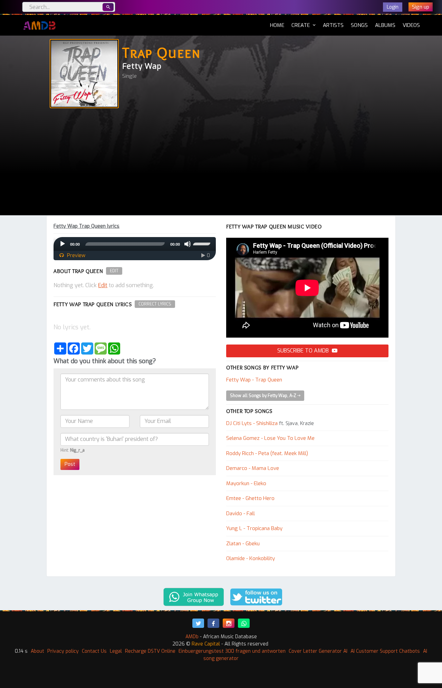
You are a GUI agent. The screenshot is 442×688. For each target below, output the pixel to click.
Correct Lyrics (154, 304)
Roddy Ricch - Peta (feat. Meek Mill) (267, 453)
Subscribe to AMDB (303, 350)
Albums (385, 25)
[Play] (62, 244)
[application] (135, 244)
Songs (359, 25)
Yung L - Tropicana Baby (254, 528)
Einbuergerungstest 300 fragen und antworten (232, 651)
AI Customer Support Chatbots (385, 651)
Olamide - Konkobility (250, 558)
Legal (116, 651)
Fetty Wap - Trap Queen (254, 379)
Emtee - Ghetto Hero (250, 498)
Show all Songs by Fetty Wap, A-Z (263, 395)
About (37, 651)
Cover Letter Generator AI (318, 651)
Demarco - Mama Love (252, 468)
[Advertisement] (221, 163)
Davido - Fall (240, 513)
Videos (411, 25)
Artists (333, 25)
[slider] (202, 243)
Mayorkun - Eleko (246, 483)
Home (277, 25)
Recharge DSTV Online (150, 651)
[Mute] (187, 244)
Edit (114, 271)
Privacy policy (63, 651)
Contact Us (94, 651)
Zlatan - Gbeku (243, 543)
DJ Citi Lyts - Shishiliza (252, 423)
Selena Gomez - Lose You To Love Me (270, 438)
